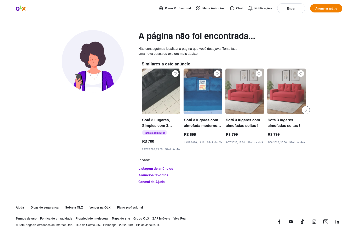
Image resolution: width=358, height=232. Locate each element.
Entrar (291, 8)
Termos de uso (26, 218)
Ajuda (20, 207)
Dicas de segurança (45, 207)
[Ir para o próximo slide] (306, 110)
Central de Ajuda (151, 181)
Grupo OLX (141, 218)
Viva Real (179, 218)
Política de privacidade (56, 218)
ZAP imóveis (161, 218)
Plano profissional (130, 207)
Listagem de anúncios (155, 168)
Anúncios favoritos (153, 175)
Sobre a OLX (74, 207)
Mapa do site (121, 218)
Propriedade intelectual (92, 218)
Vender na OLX (100, 207)
